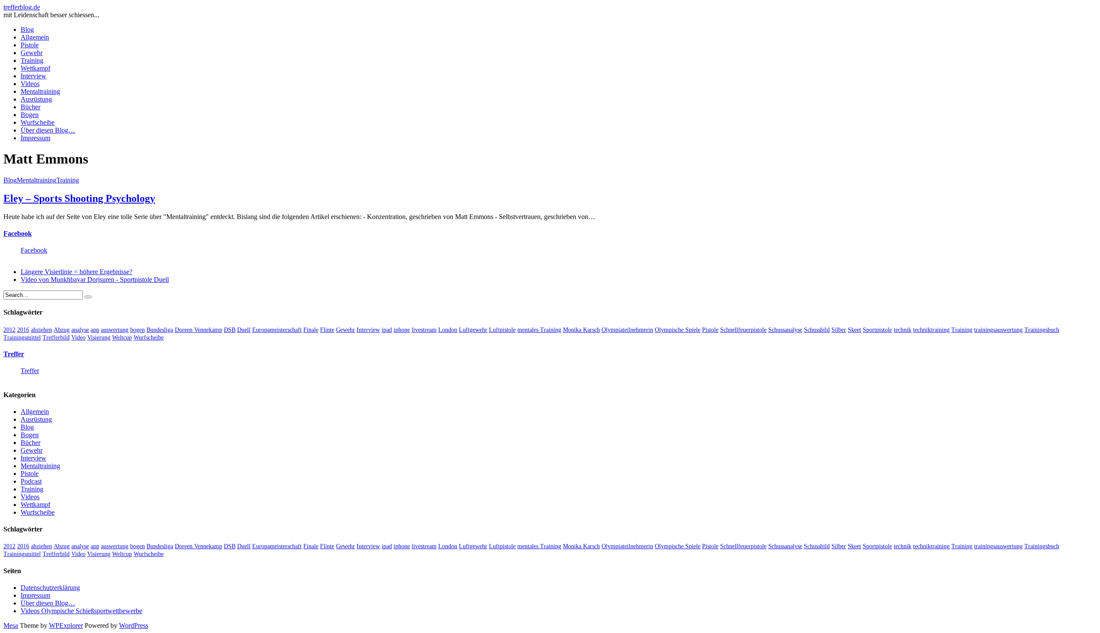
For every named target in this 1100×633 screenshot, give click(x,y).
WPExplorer (66, 625)
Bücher (30, 107)
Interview (33, 76)
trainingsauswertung (998, 330)
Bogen (30, 114)
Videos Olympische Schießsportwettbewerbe (81, 610)
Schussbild (817, 330)
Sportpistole (877, 330)
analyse (80, 330)
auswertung (114, 330)
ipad (387, 330)
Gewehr (32, 52)
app (95, 330)
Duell (244, 330)
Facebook (17, 233)
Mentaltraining (40, 91)
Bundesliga (160, 330)
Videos (30, 83)
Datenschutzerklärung (50, 587)
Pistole (30, 45)
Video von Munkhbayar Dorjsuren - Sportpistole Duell (95, 279)
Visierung (98, 337)
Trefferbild (56, 337)
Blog (27, 29)
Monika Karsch (581, 330)
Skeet (854, 330)
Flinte (327, 330)
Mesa (10, 625)
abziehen (41, 330)
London (447, 330)
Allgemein (35, 37)
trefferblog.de (21, 7)
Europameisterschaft (277, 330)
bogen (137, 330)
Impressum (35, 138)
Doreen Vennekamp (198, 330)
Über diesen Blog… (48, 130)
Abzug (62, 330)
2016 (23, 330)
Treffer (13, 354)
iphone (402, 330)
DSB (229, 330)
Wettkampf (35, 68)
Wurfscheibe (38, 122)
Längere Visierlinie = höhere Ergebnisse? (76, 271)
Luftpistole (502, 330)
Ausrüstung (36, 99)
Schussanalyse (785, 330)
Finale (310, 330)
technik (902, 330)
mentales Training (539, 330)
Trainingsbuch (1041, 330)
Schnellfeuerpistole (743, 330)
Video (78, 337)
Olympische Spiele (677, 330)
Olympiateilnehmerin (627, 330)
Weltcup (122, 337)
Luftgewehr (473, 330)
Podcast (31, 481)
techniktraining (931, 330)
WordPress (133, 625)
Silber (838, 330)
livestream (424, 330)
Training (32, 60)
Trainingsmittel (22, 337)
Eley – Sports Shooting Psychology (79, 198)
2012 (9, 330)
